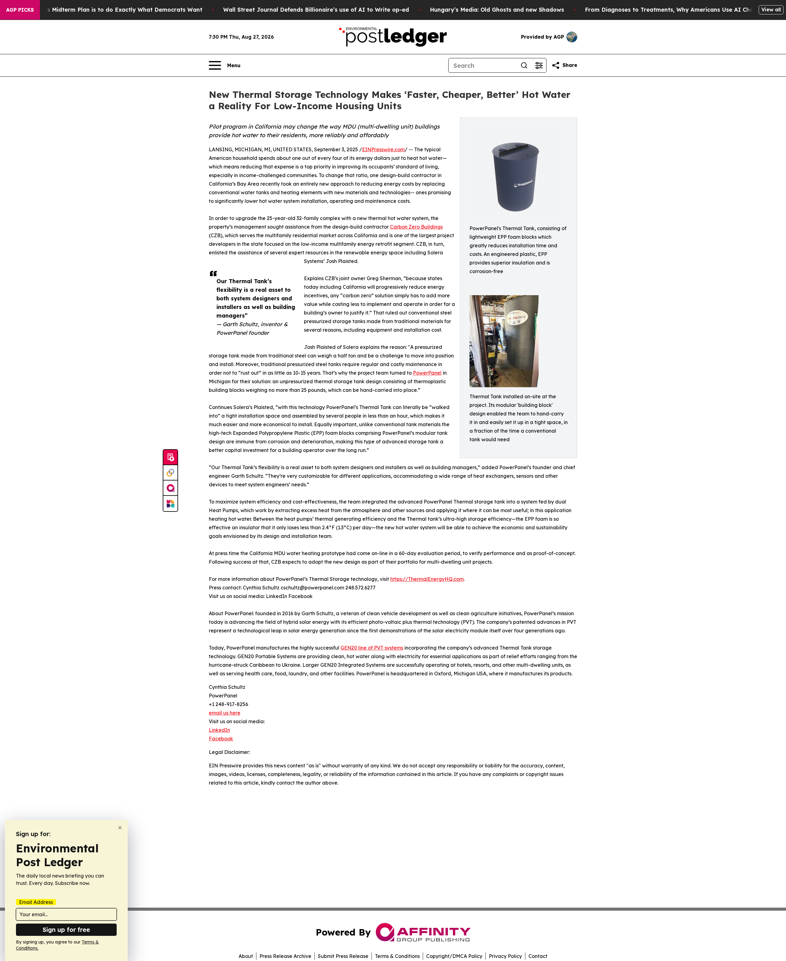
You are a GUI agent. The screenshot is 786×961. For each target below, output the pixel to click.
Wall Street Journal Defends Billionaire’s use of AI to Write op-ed (316, 9)
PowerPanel (427, 373)
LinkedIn (219, 730)
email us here (224, 713)
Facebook (221, 738)
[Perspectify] (170, 472)
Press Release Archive (285, 956)
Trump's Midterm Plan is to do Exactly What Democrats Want (115, 9)
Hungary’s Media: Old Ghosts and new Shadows (497, 9)
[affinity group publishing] (170, 488)
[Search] (524, 65)
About (246, 956)
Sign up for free (66, 929)
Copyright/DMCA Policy (454, 956)
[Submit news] (170, 457)
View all (771, 9)
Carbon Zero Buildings (416, 227)
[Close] (120, 828)
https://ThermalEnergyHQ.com (427, 579)
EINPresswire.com (383, 149)
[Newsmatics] (170, 503)
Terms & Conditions (397, 956)
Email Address (36, 902)
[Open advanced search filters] (538, 65)
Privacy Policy (505, 956)
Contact (537, 956)
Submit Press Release (343, 956)
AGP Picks (20, 10)
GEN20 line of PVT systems (371, 648)
